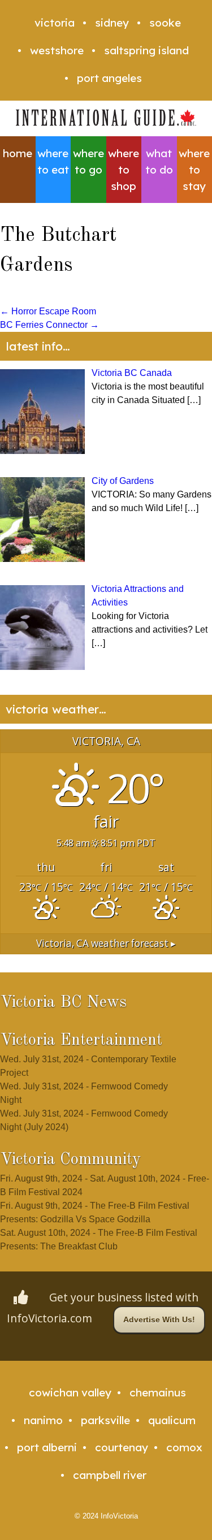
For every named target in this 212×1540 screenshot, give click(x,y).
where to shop (123, 169)
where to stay (194, 169)
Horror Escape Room (48, 311)
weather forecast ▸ (106, 943)
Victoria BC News (63, 1002)
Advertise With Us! (159, 1319)
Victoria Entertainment (81, 1040)
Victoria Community (70, 1160)
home (17, 153)
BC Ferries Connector (49, 325)
